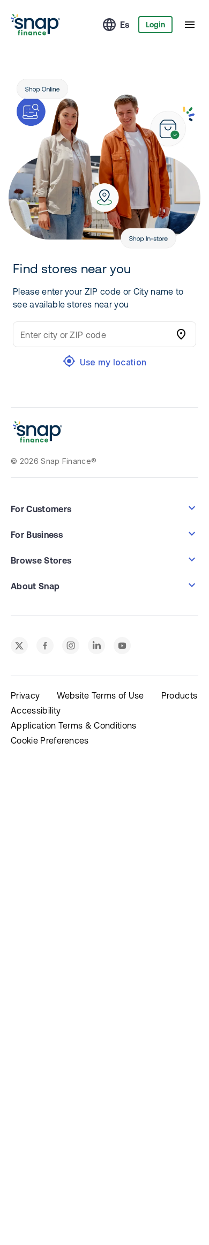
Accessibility (36, 710)
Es (125, 24)
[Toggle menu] (189, 24)
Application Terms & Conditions (74, 725)
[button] (104, 508)
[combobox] (94, 334)
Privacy (25, 695)
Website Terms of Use (100, 695)
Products (179, 695)
